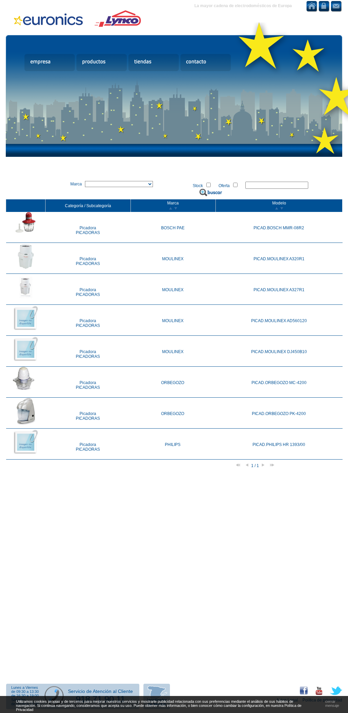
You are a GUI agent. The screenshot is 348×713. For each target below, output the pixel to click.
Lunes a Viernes (24, 687)
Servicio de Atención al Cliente (100, 691)
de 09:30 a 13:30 (25, 692)
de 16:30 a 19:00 (25, 696)
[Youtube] (315, 693)
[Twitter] (332, 693)
